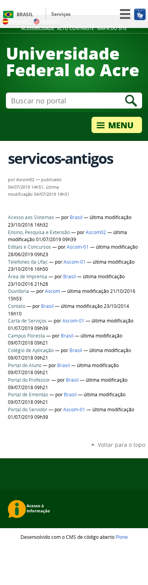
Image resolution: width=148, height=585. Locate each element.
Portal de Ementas (28, 394)
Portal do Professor (29, 380)
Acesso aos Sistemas (31, 217)
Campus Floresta (26, 335)
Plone (122, 537)
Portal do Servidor (27, 409)
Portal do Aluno (24, 365)
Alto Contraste (75, 28)
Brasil (25, 14)
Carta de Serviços (27, 320)
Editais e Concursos (29, 247)
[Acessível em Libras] (139, 14)
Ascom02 (96, 232)
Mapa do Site (112, 28)
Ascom (52, 291)
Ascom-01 (78, 247)
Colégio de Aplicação (31, 350)
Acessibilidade (37, 28)
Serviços (61, 14)
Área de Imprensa (27, 276)
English (49, 21)
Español (18, 21)
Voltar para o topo (121, 444)
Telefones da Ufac (28, 262)
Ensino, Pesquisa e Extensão (39, 232)
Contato (16, 306)
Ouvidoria (18, 291)
